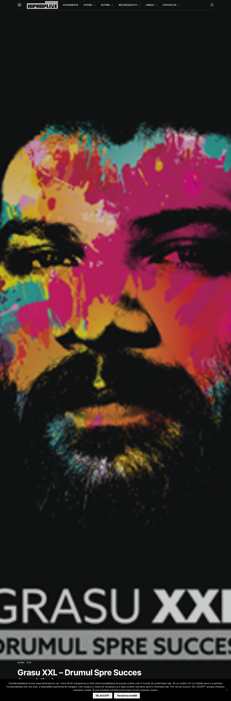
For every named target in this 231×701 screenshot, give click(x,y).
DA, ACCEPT (103, 695)
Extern (105, 5)
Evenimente (70, 5)
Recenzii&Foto (128, 5)
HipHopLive (169, 5)
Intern (88, 5)
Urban (150, 5)
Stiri (29, 662)
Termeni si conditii (127, 695)
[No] (226, 690)
